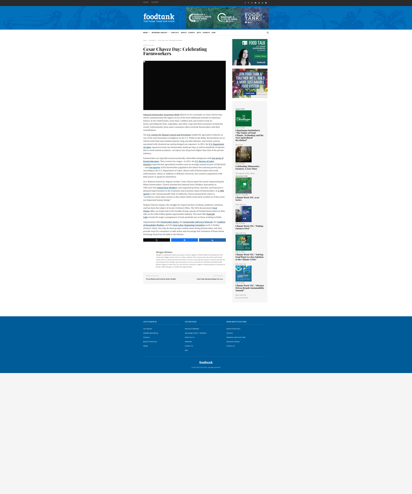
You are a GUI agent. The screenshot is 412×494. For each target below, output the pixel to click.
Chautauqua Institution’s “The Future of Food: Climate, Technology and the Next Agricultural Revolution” (250, 135)
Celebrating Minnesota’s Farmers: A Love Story (248, 167)
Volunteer (188, 341)
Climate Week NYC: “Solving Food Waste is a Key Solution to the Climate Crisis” (250, 257)
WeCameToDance (233, 341)
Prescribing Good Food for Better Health (161, 279)
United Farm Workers (166, 188)
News (145, 33)
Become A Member (192, 329)
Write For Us (189, 337)
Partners (146, 337)
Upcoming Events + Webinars (196, 333)
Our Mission (147, 329)
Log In (145, 2)
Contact (175, 33)
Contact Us (189, 346)
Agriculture (152, 40)
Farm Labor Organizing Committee (189, 225)
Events (192, 33)
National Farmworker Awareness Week (161, 115)
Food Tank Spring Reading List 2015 (210, 279)
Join (214, 33)
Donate (206, 33)
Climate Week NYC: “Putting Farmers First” (249, 227)
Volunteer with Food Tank (235, 337)
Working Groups (159, 33)
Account (154, 2)
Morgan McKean (164, 252)
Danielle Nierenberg (150, 333)
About (184, 33)
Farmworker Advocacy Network (198, 222)
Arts (199, 33)
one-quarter (154, 167)
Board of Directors (150, 341)
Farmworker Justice (170, 222)
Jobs (186, 350)
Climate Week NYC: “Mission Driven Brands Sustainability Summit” (250, 288)
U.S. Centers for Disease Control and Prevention (169, 135)
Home (144, 40)
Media (145, 346)
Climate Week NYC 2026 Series (247, 198)
